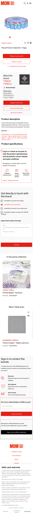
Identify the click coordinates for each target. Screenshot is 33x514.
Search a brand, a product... (25, 3)
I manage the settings (16, 511)
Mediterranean (22, 138)
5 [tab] (19, 37)
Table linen (11, 136)
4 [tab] (17, 37)
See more (4, 130)
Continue (16, 245)
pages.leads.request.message (11, 221)
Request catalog (17, 61)
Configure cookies (16, 451)
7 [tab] (23, 37)
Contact (16, 463)
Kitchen (18, 136)
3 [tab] (14, 37)
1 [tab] (10, 37)
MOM (7, 3)
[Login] (27, 3)
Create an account (13, 180)
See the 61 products (17, 112)
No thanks (5, 511)
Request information (16, 103)
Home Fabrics (5, 134)
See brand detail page (16, 108)
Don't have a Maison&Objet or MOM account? (16, 402)
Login (4, 180)
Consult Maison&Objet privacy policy (10, 505)
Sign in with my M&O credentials (16, 432)
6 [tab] (21, 37)
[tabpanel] (16, 23)
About (16, 459)
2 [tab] (12, 37)
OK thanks (27, 511)
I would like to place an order (17, 66)
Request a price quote (16, 56)
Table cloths (11, 138)
